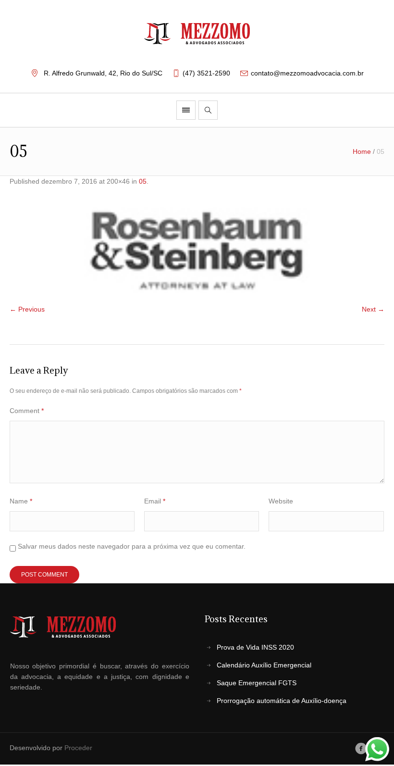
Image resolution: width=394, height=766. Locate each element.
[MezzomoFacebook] (361, 748)
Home (362, 151)
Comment (27, 410)
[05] (197, 250)
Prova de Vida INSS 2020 (255, 647)
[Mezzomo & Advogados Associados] (197, 33)
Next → (373, 309)
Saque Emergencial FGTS (256, 683)
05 (143, 181)
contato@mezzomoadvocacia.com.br (307, 73)
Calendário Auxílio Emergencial (264, 665)
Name (21, 501)
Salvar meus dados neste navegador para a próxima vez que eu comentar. (132, 546)
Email (154, 501)
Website (281, 501)
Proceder (78, 748)
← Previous (27, 309)
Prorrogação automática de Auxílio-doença (281, 700)
